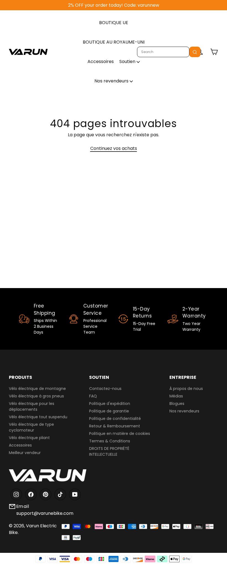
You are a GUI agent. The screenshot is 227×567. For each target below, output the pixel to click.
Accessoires (100, 61)
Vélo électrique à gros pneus (36, 396)
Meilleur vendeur (25, 452)
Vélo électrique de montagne (37, 388)
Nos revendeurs (112, 81)
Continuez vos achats (113, 148)
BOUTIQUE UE (113, 22)
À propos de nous (186, 388)
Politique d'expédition (109, 403)
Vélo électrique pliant (29, 437)
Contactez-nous (105, 388)
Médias (176, 396)
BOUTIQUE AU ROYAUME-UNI (114, 42)
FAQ (93, 396)
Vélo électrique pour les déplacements (31, 406)
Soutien (127, 61)
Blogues (176, 403)
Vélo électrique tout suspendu (38, 417)
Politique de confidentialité (115, 418)
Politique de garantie (109, 411)
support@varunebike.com (44, 513)
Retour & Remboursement (114, 426)
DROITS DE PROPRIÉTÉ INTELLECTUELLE (109, 451)
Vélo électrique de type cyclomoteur (31, 427)
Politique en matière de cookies (119, 433)
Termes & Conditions (109, 441)
